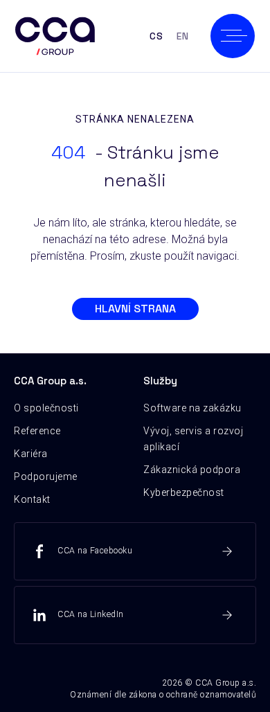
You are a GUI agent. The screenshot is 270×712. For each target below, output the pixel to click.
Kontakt (32, 499)
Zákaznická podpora (191, 469)
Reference (37, 430)
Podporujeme (46, 476)
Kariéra (31, 453)
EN (182, 36)
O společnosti (46, 407)
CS (156, 36)
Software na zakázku (192, 407)
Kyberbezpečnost (183, 492)
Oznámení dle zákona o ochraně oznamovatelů (163, 695)
